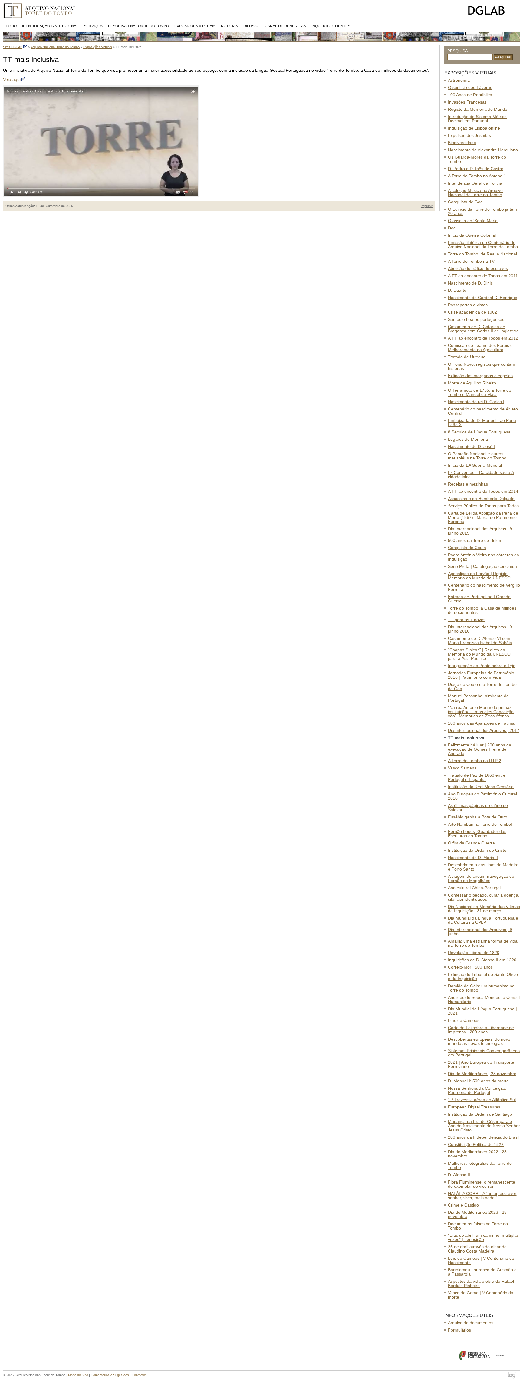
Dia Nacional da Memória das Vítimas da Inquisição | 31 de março (484, 908)
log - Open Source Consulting (512, 1376)
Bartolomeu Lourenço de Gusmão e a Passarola (482, 1271)
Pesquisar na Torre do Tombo (138, 26)
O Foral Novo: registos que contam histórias (481, 366)
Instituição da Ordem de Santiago (480, 1114)
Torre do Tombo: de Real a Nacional (482, 254)
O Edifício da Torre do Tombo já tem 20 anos (482, 211)
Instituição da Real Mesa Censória (481, 786)
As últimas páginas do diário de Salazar (478, 807)
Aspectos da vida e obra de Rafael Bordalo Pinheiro (481, 1283)
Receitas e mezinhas (468, 484)
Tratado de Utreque (466, 356)
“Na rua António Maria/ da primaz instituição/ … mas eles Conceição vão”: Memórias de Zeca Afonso (481, 711)
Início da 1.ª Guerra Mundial (475, 465)
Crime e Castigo (463, 1205)
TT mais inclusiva (466, 737)
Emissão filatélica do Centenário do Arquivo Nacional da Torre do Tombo (483, 244)
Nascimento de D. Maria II (473, 857)
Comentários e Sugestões (110, 1375)
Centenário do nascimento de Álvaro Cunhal (483, 411)
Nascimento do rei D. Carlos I (476, 401)
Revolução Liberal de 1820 (473, 952)
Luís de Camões (463, 1020)
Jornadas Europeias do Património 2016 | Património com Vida (481, 675)
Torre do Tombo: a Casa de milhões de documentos (482, 610)
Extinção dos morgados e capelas (480, 375)
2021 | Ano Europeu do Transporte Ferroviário (481, 1064)
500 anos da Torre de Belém (475, 540)
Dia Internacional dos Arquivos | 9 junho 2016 (480, 629)
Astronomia (459, 80)
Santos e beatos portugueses (476, 319)
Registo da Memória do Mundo (477, 109)
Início (11, 26)
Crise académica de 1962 (472, 312)
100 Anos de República (470, 94)
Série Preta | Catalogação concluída (482, 566)
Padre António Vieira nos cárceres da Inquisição (483, 556)
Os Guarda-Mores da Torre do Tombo (477, 159)
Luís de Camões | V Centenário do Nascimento (481, 1260)
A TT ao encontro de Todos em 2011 (483, 275)
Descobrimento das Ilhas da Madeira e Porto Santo (483, 866)
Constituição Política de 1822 (476, 1144)
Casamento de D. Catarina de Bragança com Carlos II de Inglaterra (483, 328)
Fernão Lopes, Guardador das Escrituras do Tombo (477, 833)
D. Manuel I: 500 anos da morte (478, 1080)
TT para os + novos (466, 619)
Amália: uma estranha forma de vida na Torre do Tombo (483, 943)
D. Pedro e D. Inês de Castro (475, 168)
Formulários (459, 1330)
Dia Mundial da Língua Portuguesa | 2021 (482, 1011)
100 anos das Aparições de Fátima (481, 723)
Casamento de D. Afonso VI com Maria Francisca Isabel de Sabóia (480, 640)
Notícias (229, 26)
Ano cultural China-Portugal (474, 887)
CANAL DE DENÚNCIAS (285, 26)
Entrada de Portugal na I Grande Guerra (479, 598)
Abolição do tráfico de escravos (478, 268)
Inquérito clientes (330, 26)
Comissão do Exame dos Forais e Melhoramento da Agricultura (480, 347)
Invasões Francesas (467, 102)
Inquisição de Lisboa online (474, 128)
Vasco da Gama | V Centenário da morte (480, 1294)
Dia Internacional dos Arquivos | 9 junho (480, 931)
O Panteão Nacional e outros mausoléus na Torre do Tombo (477, 455)
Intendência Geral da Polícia (475, 183)
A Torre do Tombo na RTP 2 (474, 760)
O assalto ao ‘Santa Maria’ (473, 220)
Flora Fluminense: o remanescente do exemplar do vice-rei (481, 1184)
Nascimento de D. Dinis (470, 283)
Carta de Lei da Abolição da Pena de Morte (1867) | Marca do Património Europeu (483, 517)
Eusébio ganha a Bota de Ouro (477, 817)
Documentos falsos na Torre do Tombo (478, 1225)
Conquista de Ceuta (467, 547)
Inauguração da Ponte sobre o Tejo (481, 665)
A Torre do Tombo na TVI (472, 261)
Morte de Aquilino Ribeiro (472, 382)
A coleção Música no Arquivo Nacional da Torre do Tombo (475, 192)
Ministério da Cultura (482, 1355)
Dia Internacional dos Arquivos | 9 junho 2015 (480, 530)
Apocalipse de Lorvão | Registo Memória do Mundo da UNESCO (479, 575)
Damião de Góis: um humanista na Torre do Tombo (481, 988)
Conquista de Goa (465, 201)
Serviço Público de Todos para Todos (483, 505)
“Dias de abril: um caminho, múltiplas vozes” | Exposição (483, 1237)
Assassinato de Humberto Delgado (481, 498)
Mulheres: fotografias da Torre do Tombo (480, 1165)
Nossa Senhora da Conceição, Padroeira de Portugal (477, 1090)
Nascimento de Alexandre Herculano (483, 149)
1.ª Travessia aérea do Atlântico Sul (482, 1099)
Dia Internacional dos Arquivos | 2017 (483, 730)
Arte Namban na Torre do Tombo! (480, 824)
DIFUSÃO (251, 26)
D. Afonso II (459, 1174)
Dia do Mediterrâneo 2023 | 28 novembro (477, 1214)
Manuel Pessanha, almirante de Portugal (478, 698)
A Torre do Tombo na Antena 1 (477, 175)
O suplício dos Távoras (470, 87)
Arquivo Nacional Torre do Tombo (42, 10)
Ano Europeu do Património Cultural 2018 (482, 796)
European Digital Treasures (474, 1107)
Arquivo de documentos (470, 1322)
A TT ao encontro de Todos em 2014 (483, 491)
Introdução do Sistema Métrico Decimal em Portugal (477, 118)
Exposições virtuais (194, 26)
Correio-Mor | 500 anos (470, 967)
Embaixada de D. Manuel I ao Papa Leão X (482, 422)
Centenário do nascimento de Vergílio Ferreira (484, 587)
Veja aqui (12, 79)
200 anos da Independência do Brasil (483, 1137)
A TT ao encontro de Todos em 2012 (483, 338)
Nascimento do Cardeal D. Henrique (482, 297)
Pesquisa (457, 51)
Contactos (139, 1375)
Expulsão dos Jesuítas (469, 135)
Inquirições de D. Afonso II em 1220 (482, 959)
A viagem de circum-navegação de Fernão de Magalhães (481, 878)
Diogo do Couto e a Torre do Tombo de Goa (482, 686)
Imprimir (427, 206)
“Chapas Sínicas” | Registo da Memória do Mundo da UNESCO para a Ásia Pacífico (479, 654)
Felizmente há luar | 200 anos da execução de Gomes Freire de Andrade (479, 749)
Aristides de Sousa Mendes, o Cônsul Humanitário (484, 999)
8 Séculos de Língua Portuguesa (479, 432)
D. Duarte (457, 290)
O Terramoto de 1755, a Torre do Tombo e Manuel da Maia (479, 392)
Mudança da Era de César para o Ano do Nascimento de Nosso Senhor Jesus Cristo (484, 1125)
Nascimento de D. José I (471, 446)
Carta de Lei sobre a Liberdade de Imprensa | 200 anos (481, 1029)
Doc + (453, 228)
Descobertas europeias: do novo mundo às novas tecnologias (479, 1041)
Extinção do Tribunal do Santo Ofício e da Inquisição (483, 976)
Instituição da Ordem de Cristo (477, 850)
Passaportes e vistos (468, 304)
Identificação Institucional (50, 26)
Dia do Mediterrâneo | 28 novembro (482, 1073)
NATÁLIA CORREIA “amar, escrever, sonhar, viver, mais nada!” (482, 1195)
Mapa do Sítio (78, 1375)
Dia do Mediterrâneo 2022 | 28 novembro (477, 1153)
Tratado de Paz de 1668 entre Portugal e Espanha (476, 777)
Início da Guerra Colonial (472, 235)
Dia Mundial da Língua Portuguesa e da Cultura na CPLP (483, 920)
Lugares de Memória (468, 439)
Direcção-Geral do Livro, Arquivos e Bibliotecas (492, 10)
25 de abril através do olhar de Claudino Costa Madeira (477, 1248)
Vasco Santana (462, 767)
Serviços (93, 26)
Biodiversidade (462, 142)
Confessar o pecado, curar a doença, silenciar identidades (483, 897)
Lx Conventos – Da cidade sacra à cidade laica (481, 474)
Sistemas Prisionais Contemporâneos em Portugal (484, 1052)
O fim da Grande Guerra (471, 843)
